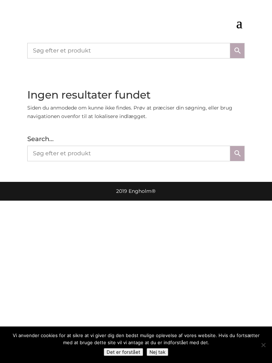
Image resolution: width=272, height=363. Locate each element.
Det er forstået (123, 352)
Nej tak (157, 352)
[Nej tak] (263, 344)
